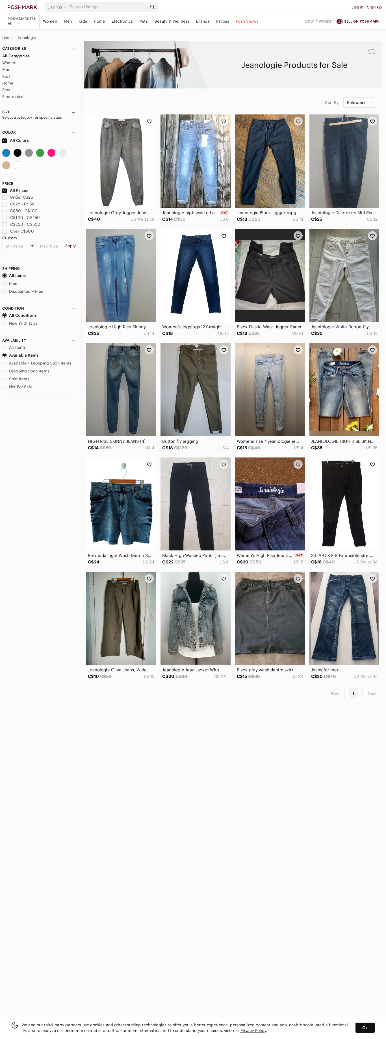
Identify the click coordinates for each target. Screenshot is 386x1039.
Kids (83, 21)
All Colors (19, 140)
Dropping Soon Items (29, 371)
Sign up (374, 7)
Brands (202, 21)
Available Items (23, 355)
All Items (17, 275)
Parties (222, 21)
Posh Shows (247, 21)
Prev (335, 693)
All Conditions (23, 315)
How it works (318, 21)
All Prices (19, 190)
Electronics (122, 21)
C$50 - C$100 (24, 210)
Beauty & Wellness (172, 21)
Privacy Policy (253, 1030)
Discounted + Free (26, 291)
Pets (144, 21)
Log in (358, 7)
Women (50, 21)
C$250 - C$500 (25, 224)
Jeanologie (26, 38)
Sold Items (19, 378)
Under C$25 (21, 197)
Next (372, 693)
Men (68, 21)
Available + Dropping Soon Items (40, 363)
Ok (365, 1027)
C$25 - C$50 (22, 204)
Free (13, 283)
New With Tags (23, 323)
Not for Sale (20, 386)
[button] (57, 7)
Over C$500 (22, 231)
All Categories (16, 55)
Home (99, 21)
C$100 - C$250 (25, 217)
